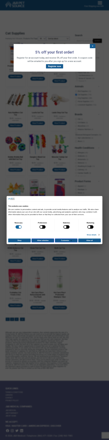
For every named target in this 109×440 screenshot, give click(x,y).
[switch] (42, 227)
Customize (65, 240)
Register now (54, 66)
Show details (91, 235)
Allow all (89, 240)
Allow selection (43, 240)
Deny (19, 240)
